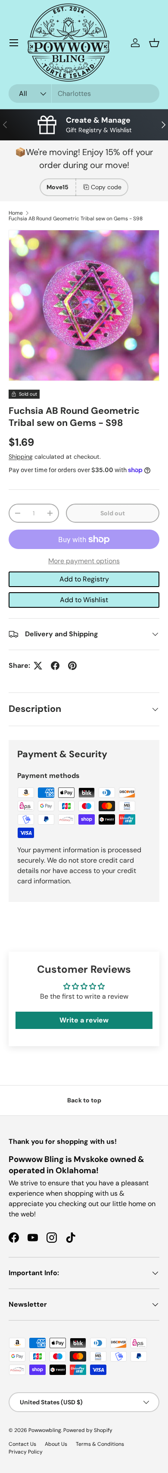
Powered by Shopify (87, 1430)
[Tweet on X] (38, 665)
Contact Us (22, 1444)
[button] (154, 42)
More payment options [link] (84, 560)
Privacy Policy (26, 1451)
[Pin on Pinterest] (72, 665)
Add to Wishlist (84, 599)
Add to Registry (84, 579)
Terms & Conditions (100, 1444)
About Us (56, 1444)
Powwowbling (44, 1430)
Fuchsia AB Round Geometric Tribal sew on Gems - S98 (76, 218)
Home (16, 213)
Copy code (106, 187)
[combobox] (84, 93)
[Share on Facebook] (55, 665)
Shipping (21, 456)
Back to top (84, 1100)
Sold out (112, 513)
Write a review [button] (84, 1020)
